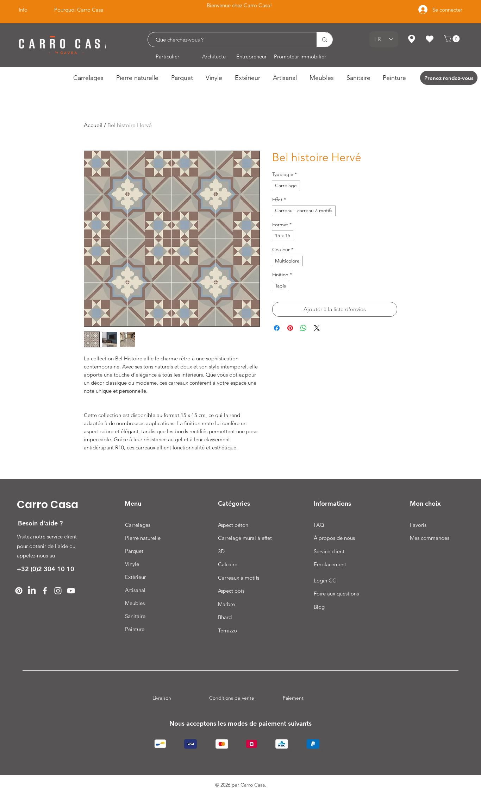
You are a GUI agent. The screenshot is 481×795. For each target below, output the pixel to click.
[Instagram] (58, 590)
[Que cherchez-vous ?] (324, 39)
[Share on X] (317, 328)
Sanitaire (135, 616)
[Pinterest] (19, 590)
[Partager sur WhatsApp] (303, 328)
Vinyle (132, 564)
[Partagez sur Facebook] (277, 328)
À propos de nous (334, 538)
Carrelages (137, 525)
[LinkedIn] (32, 590)
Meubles (135, 603)
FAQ (319, 525)
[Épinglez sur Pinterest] (290, 328)
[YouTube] (71, 590)
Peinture (134, 629)
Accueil (93, 125)
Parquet (134, 551)
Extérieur (135, 577)
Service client (329, 551)
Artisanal (135, 590)
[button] (452, 38)
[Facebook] (45, 590)
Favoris (418, 525)
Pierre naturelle (143, 538)
